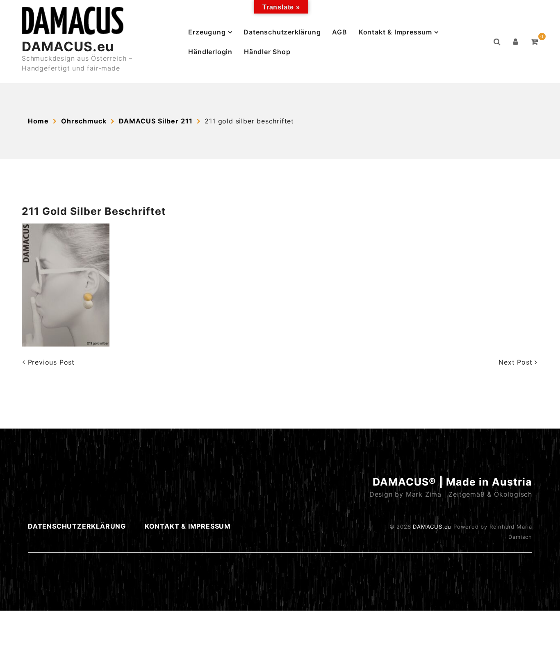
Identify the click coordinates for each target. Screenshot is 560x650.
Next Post (517, 362)
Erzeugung (206, 32)
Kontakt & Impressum (395, 32)
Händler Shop (267, 52)
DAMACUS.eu (68, 47)
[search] (497, 42)
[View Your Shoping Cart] (534, 42)
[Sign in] (516, 42)
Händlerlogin (210, 52)
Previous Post (50, 362)
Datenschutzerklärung (282, 32)
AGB (339, 32)
